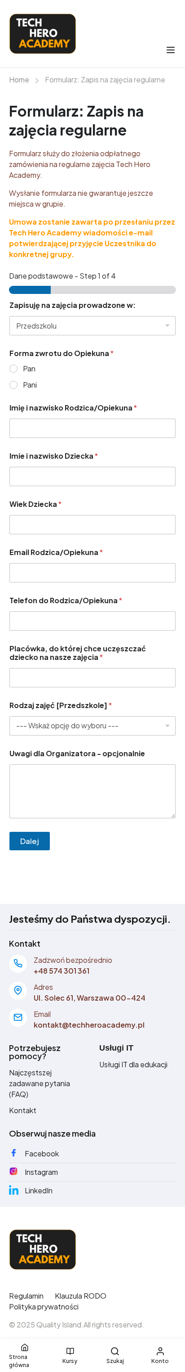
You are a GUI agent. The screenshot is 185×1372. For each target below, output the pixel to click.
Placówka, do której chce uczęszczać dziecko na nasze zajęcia (77, 652)
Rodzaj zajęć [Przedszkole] (60, 705)
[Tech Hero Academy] (42, 1248)
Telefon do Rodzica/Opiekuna (65, 600)
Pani (30, 384)
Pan (29, 368)
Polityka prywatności (44, 1306)
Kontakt (22, 1110)
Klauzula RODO (80, 1295)
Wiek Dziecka (35, 504)
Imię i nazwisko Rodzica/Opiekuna (73, 407)
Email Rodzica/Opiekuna (56, 552)
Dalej (29, 841)
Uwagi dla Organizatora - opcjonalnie (77, 753)
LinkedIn (39, 1190)
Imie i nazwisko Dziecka (53, 455)
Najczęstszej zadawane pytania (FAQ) (39, 1083)
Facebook (42, 1153)
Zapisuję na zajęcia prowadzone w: (72, 305)
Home (19, 79)
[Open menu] (171, 50)
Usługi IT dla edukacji (133, 1064)
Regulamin (26, 1295)
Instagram (41, 1172)
